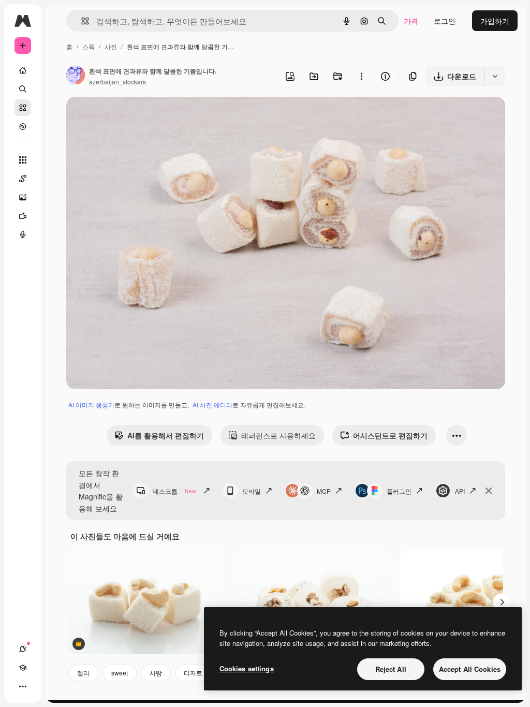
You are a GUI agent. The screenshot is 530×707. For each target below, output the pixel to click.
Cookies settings (246, 668)
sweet (119, 672)
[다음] (502, 602)
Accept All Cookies (469, 669)
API (460, 491)
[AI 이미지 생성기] (22, 197)
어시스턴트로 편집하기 (390, 435)
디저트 (193, 672)
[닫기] (488, 491)
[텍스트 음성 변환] (22, 234)
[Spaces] (22, 178)
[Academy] (22, 667)
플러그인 (399, 491)
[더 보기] (22, 686)
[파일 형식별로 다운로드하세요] (494, 76)
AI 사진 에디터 (212, 404)
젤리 (83, 672)
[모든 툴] (22, 160)
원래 (126, 116)
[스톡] (22, 107)
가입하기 (494, 21)
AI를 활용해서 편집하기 (165, 435)
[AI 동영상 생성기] (22, 216)
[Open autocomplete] (81, 21)
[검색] (22, 89)
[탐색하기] (22, 126)
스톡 (88, 46)
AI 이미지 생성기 (91, 404)
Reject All (390, 669)
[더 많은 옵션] (361, 76)
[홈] (22, 70)
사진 (111, 46)
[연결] (22, 649)
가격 (411, 21)
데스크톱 (174, 491)
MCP (324, 491)
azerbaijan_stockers (117, 81)
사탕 (156, 672)
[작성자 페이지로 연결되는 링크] (75, 76)
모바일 (251, 491)
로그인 (444, 21)
